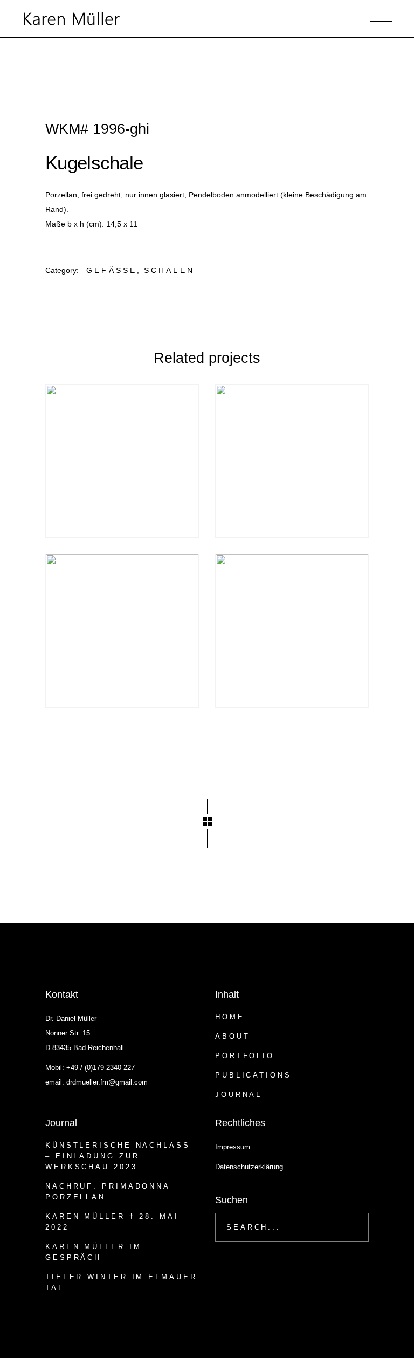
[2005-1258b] (292, 630)
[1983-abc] (122, 630)
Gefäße (111, 270)
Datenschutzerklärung (249, 1167)
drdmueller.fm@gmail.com (107, 1082)
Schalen (169, 270)
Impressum (232, 1147)
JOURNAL (238, 1094)
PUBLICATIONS (253, 1075)
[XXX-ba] (292, 461)
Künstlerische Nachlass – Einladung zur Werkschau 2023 (117, 1156)
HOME (230, 1017)
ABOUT (232, 1036)
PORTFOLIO (244, 1056)
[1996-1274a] (122, 461)
